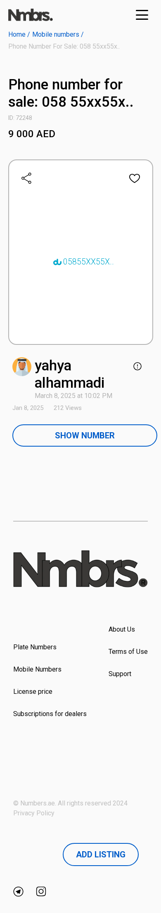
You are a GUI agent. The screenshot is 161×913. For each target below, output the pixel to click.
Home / (19, 34)
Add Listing (100, 854)
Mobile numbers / (58, 34)
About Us (122, 629)
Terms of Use (128, 651)
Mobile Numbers (37, 669)
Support (120, 674)
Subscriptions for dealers (50, 714)
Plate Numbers (35, 647)
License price (32, 691)
